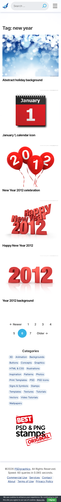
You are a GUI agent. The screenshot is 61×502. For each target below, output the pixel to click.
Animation (21, 356)
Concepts (26, 362)
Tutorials (41, 391)
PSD (32, 380)
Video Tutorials (29, 397)
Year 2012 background (17, 300)
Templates (15, 391)
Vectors (13, 397)
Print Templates (18, 380)
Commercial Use (17, 477)
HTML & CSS (16, 368)
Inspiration (15, 374)
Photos (40, 374)
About (11, 481)
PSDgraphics (22, 468)
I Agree (52, 500)
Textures (28, 391)
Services (34, 477)
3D (11, 356)
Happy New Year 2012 (17, 245)
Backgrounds (37, 356)
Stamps (35, 385)
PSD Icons (43, 380)
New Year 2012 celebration (21, 190)
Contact (47, 477)
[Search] (44, 6)
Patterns (28, 374)
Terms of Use (25, 481)
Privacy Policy (44, 481)
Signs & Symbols (18, 385)
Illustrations (33, 368)
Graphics (39, 362)
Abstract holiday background (22, 80)
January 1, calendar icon (18, 135)
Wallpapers (15, 403)
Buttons (13, 362)
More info (40, 500)
